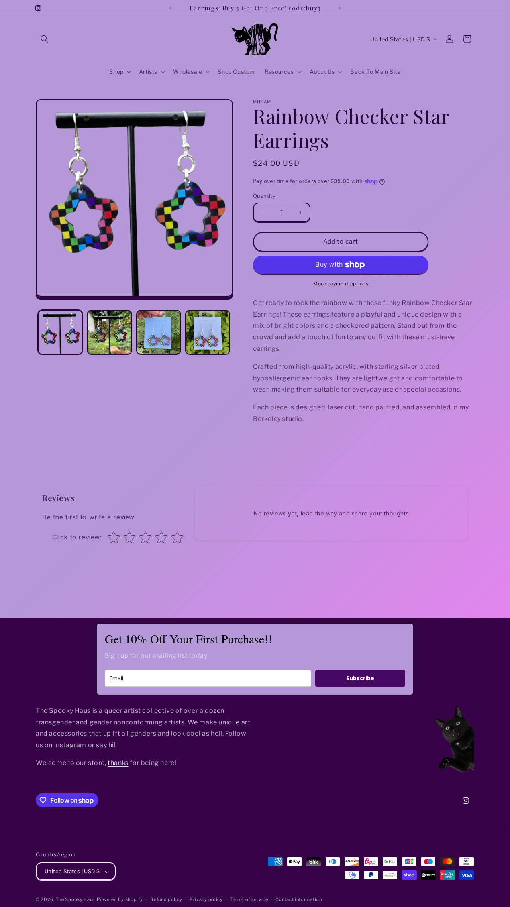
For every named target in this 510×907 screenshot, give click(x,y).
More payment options (340, 284)
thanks (118, 763)
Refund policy (166, 899)
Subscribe (360, 678)
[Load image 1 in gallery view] (60, 332)
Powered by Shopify (120, 900)
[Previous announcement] (170, 8)
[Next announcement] (340, 8)
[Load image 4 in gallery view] (207, 332)
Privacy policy (206, 899)
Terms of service (249, 899)
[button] (44, 39)
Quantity (264, 196)
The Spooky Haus (76, 900)
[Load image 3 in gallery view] (158, 332)
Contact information (298, 899)
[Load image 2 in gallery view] (109, 332)
